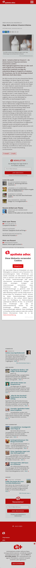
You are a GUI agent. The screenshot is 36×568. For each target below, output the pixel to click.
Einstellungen (29, 317)
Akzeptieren (18, 266)
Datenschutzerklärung (9, 315)
